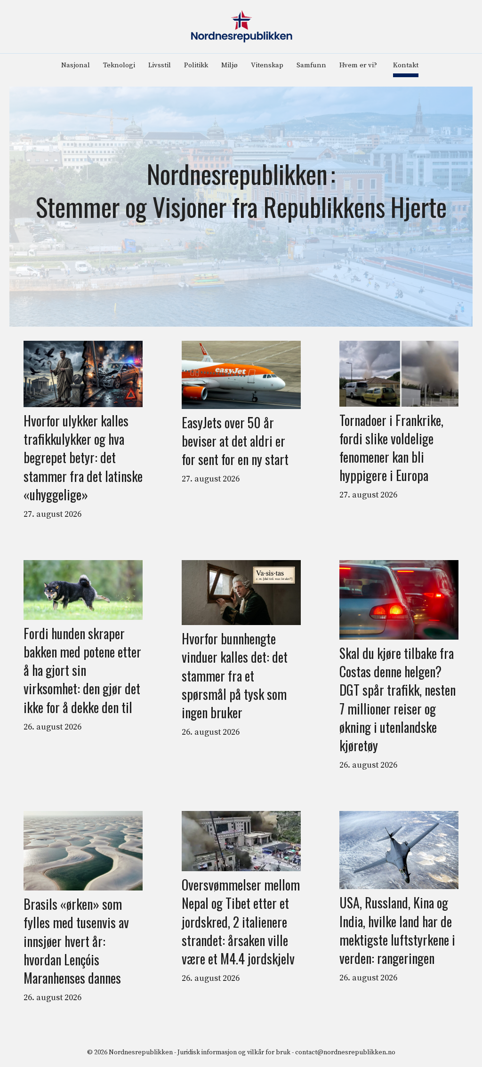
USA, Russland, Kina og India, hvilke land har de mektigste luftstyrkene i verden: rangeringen (397, 930)
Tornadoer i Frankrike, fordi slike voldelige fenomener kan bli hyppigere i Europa (391, 448)
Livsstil (159, 65)
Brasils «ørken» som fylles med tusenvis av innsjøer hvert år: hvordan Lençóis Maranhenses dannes (76, 941)
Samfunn (311, 65)
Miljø (229, 65)
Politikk (196, 65)
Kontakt (405, 65)
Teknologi (119, 65)
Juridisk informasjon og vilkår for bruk (233, 1052)
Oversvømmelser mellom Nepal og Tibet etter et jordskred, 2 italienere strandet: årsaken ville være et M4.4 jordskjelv (241, 921)
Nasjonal (75, 65)
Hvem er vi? (358, 65)
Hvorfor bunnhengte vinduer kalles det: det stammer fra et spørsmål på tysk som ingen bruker (235, 675)
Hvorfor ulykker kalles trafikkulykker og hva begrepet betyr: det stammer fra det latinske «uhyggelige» (83, 457)
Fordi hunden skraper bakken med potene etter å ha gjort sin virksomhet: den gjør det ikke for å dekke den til (82, 670)
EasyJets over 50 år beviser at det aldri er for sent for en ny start (235, 441)
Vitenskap (267, 65)
